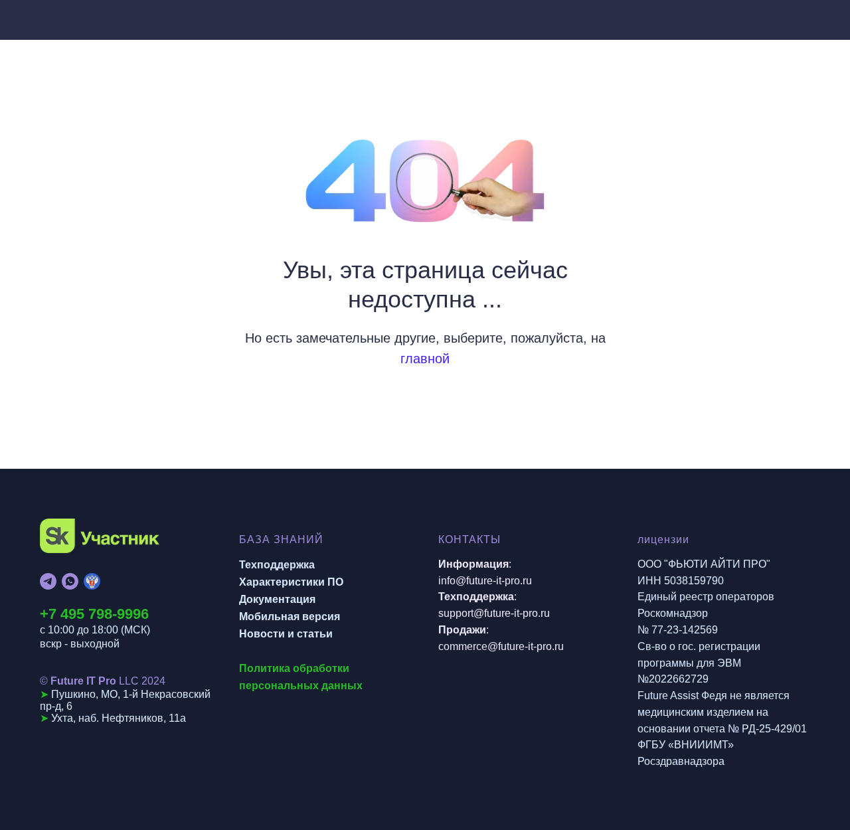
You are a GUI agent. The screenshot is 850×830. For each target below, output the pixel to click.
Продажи (462, 629)
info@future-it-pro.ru (485, 580)
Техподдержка (277, 564)
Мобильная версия (289, 616)
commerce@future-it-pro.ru (501, 646)
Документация (277, 599)
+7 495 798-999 (90, 614)
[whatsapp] (70, 581)
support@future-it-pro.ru (494, 613)
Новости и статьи (286, 633)
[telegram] (48, 581)
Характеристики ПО (291, 582)
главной (425, 358)
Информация (473, 564)
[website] (92, 581)
